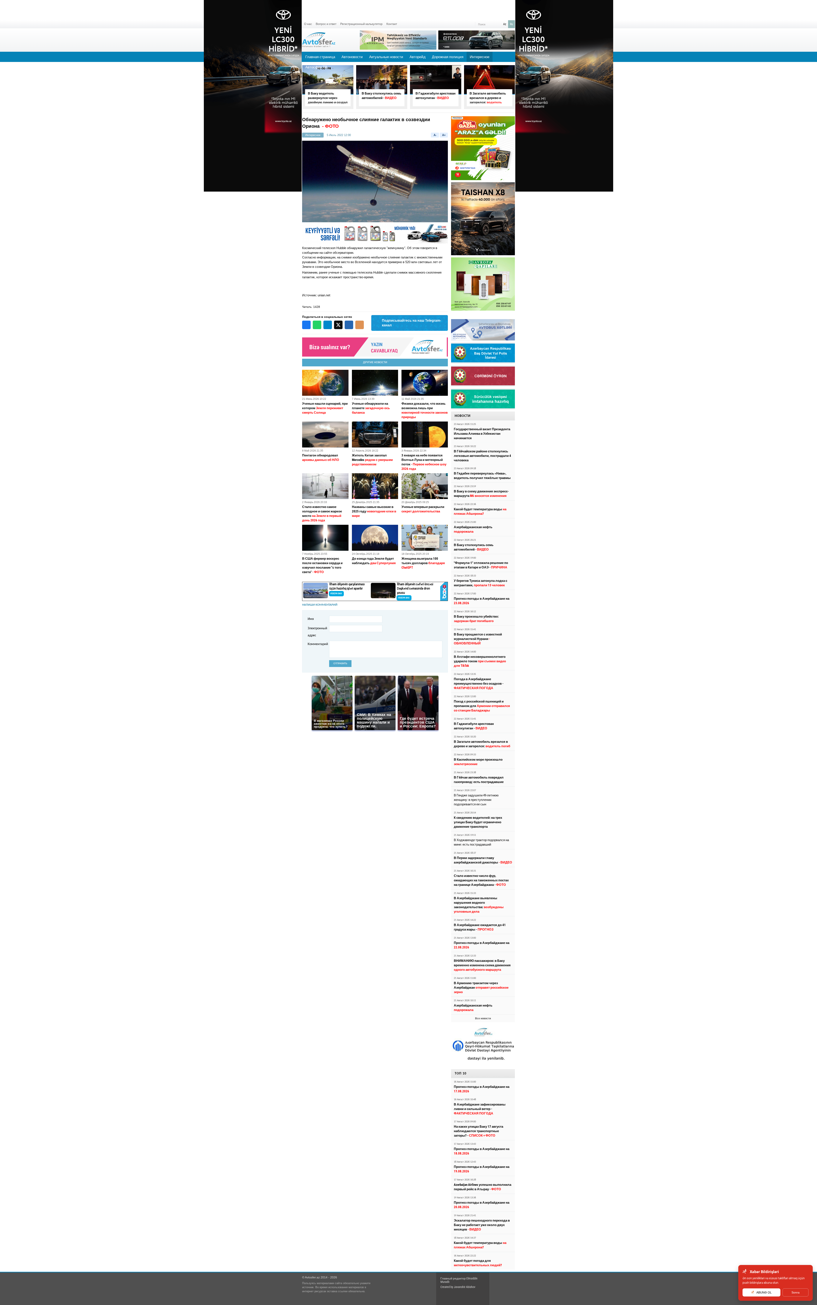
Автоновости (352, 57)
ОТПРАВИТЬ (340, 663)
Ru (511, 24)
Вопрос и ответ (326, 24)
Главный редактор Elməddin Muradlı (458, 1280)
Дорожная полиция (447, 57)
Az (504, 24)
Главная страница (320, 57)
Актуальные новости (386, 58)
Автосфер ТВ (316, 67)
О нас (308, 24)
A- (435, 135)
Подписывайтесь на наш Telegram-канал (411, 323)
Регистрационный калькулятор (361, 24)
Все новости (483, 1018)
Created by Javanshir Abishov (457, 1287)
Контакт (391, 24)
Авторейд (418, 57)
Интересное (479, 57)
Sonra (795, 1292)
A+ (444, 135)
